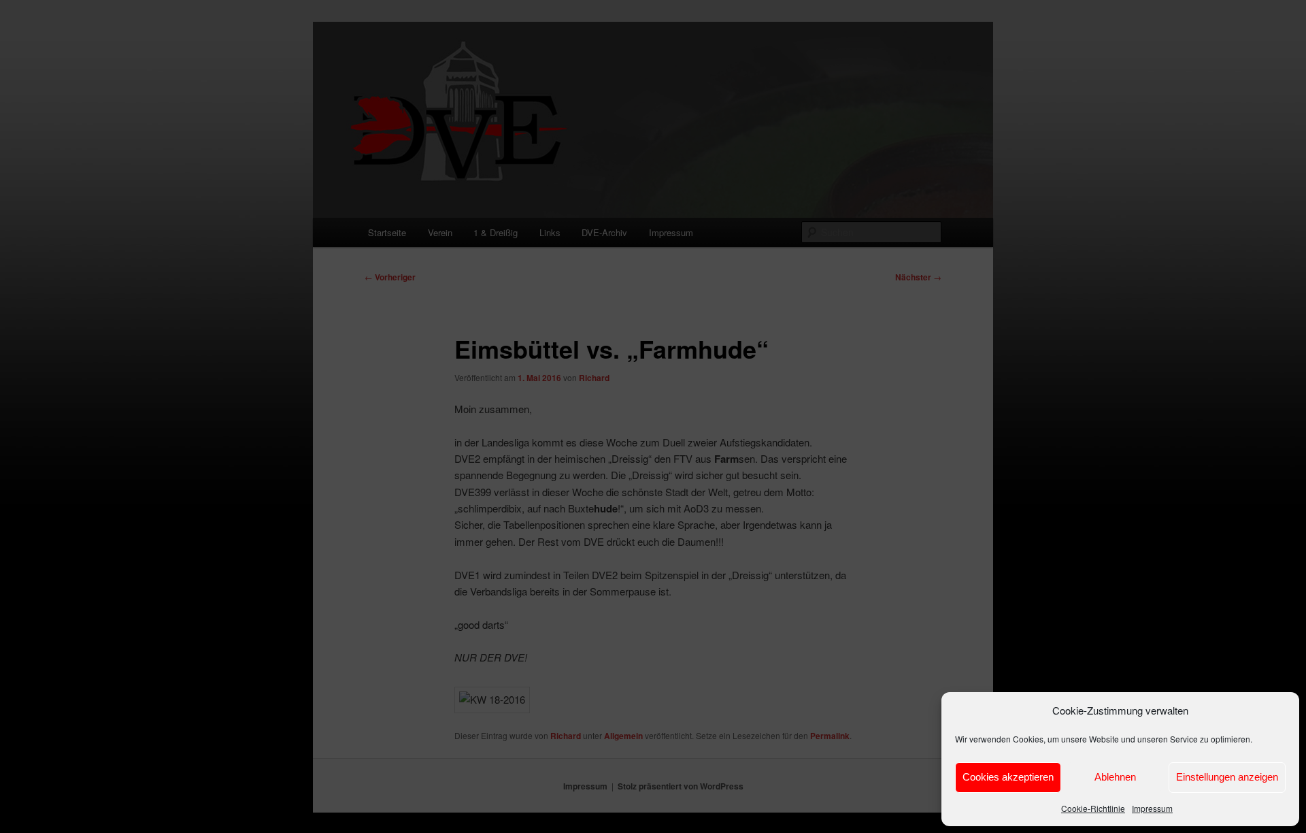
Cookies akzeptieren (1008, 777)
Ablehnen (1115, 777)
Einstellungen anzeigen (1227, 777)
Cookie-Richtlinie (1093, 808)
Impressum (1152, 808)
